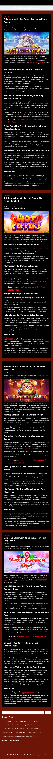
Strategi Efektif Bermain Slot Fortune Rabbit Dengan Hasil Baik (20, 736)
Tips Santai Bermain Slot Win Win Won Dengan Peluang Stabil (20, 728)
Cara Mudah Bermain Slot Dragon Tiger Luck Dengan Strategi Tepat (22, 732)
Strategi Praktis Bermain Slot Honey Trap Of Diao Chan (18, 725)
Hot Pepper (9, 338)
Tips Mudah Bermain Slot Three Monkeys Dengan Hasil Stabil (20, 721)
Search (4, 710)
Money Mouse (15, 513)
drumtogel (27, 448)
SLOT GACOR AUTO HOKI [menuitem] (37, 62)
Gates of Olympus (32, 175)
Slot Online (7, 16)
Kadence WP (42, 755)
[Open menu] (50, 3)
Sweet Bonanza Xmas (28, 692)
